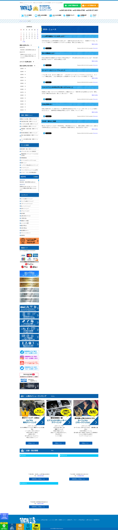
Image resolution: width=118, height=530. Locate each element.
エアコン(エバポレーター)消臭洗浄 (28, 151)
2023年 (22, 74)
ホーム (38, 519)
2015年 (22, 98)
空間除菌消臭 (24, 157)
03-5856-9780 (80, 475)
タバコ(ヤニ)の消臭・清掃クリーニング (29, 123)
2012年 (22, 107)
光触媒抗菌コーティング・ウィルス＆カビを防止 (29, 154)
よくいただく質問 (25, 223)
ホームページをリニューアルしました (53, 70)
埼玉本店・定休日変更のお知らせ (28, 49)
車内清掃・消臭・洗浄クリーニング (28, 149)
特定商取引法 (96, 519)
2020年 (22, 83)
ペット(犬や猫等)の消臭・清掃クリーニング (29, 140)
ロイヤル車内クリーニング (26, 198)
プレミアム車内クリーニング (27, 201)
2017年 (22, 92)
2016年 (22, 95)
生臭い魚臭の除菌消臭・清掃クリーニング (29, 136)
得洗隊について (62, 519)
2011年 (22, 110)
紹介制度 (23, 213)
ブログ (74, 519)
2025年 (22, 68)
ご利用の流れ (24, 218)
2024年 (22, 71)
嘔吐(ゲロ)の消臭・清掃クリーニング (29, 119)
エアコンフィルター (26, 211)
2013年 (22, 104)
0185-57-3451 (40, 503)
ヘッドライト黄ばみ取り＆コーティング (29, 165)
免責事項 (23, 235)
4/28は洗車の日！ (47, 104)
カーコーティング (25, 167)
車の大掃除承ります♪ (48, 53)
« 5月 (24, 41)
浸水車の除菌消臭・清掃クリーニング (29, 132)
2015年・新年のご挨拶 (49, 121)
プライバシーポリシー (26, 232)
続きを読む (95, 44)
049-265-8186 (40, 475)
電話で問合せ (24, 225)
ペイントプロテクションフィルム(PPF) (29, 170)
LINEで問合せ (24, 228)
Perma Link (95, 48)
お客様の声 (69, 519)
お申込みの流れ (44, 519)
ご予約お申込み (81, 519)
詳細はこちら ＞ (32, 443)
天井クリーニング (26, 208)
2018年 (22, 89)
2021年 (22, 80)
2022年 (22, 77)
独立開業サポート (25, 230)
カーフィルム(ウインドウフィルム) (28, 160)
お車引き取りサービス (26, 215)
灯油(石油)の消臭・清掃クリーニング (29, 121)
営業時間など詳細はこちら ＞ (39, 479)
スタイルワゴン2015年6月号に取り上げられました (57, 87)
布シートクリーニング (26, 206)
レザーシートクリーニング (26, 203)
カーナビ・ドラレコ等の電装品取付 (28, 172)
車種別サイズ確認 (25, 220)
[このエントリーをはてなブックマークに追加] (44, 48)
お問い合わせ (89, 519)
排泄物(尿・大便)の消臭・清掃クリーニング (29, 129)
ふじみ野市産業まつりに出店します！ (53, 36)
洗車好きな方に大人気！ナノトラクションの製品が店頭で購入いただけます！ (28, 56)
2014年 (22, 101)
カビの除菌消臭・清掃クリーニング (29, 126)
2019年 (22, 86)
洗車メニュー (24, 162)
